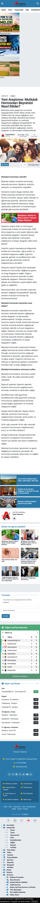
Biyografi (10, 865)
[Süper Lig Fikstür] (37, 683)
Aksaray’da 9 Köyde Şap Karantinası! (28, 578)
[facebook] (8, 820)
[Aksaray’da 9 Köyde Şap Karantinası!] (29, 571)
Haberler (4, 96)
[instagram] (21, 820)
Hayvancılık (19, 10)
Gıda (27, 10)
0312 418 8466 (21, 763)
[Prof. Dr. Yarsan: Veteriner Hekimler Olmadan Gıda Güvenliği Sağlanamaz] (29, 553)
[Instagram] (20, 774)
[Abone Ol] (33, 165)
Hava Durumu (27, 784)
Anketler (10, 867)
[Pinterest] (16, 774)
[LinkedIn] (23, 774)
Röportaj (10, 862)
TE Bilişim (25, 814)
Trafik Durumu (27, 787)
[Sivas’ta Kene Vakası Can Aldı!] (10, 553)
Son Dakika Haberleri (12, 799)
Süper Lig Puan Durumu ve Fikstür (22, 887)
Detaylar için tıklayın (20, 676)
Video (9, 852)
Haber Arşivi (27, 799)
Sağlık (12, 96)
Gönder (5, 616)
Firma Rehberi (12, 857)
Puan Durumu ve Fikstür (9, 794)
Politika (25, 809)
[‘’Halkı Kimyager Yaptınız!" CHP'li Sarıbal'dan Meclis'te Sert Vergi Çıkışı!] (10, 571)
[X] (12, 774)
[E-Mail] (14, 518)
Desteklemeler (31, 807)
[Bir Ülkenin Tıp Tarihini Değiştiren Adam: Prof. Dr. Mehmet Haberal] (29, 535)
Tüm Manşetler (28, 793)
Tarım (10, 10)
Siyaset (19, 809)
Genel (3, 10)
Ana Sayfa (10, 825)
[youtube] (28, 820)
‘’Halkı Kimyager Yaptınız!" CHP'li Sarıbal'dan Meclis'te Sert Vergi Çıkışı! (10, 579)
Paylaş (6, 164)
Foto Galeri (11, 850)
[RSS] (30, 774)
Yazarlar (10, 855)
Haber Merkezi (18, 514)
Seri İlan (10, 860)
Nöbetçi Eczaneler (11, 784)
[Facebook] (9, 774)
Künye (9, 870)
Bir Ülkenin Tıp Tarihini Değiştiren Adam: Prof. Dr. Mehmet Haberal (29, 543)
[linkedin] (35, 820)
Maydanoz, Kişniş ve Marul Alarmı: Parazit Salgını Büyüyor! (10, 543)
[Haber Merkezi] (6, 516)
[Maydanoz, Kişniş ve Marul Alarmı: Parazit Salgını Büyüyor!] (10, 535)
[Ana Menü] (2, 4)
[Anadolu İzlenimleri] (20, 4)
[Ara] (38, 4)
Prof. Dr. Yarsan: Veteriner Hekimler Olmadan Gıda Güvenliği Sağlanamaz (29, 561)
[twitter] (15, 820)
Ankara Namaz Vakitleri (9, 788)
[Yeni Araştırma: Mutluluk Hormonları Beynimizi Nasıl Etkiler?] (20, 150)
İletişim (9, 872)
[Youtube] (27, 774)
